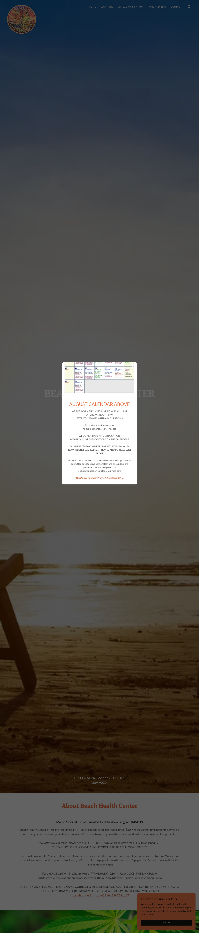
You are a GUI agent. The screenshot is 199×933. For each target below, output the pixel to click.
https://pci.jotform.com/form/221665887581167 (99, 477)
